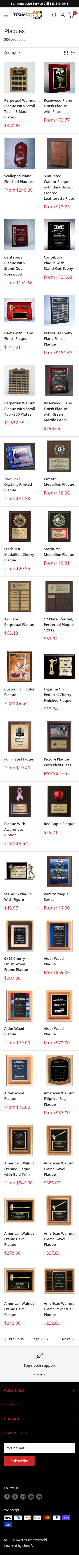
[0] (71, 15)
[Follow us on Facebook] (7, 1496)
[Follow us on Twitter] (15, 1496)
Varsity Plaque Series (56, 896)
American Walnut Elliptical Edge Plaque (59, 1099)
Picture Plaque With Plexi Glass (57, 762)
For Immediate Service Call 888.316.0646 (39, 3)
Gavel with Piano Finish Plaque (18, 335)
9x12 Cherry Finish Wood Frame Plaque (16, 964)
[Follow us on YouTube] (31, 1496)
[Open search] (54, 15)
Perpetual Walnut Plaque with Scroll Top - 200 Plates (19, 409)
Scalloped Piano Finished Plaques (18, 178)
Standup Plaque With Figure (18, 896)
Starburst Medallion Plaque (59, 551)
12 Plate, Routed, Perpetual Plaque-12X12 (59, 625)
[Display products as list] (73, 53)
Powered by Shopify (18, 1546)
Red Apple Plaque (59, 823)
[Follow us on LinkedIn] (39, 1496)
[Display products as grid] (66, 53)
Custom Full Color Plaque (19, 692)
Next (66, 1338)
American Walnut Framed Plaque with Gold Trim (19, 1169)
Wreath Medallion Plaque (59, 481)
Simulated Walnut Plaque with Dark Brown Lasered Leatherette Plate (59, 187)
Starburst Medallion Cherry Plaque (19, 554)
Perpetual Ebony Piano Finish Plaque (58, 338)
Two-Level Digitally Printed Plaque (18, 484)
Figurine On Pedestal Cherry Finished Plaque (57, 695)
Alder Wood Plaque (54, 961)
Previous (16, 1338)
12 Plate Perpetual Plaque (19, 622)
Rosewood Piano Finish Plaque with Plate (58, 106)
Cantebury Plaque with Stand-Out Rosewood (14, 265)
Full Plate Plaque (18, 759)
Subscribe (19, 1460)
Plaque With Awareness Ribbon (14, 829)
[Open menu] (6, 15)
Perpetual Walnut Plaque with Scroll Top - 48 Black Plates (19, 109)
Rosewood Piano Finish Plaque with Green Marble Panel (58, 411)
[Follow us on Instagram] (23, 1496)
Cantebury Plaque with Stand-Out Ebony (58, 263)
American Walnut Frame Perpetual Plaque (59, 1309)
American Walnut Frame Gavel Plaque (59, 1169)
